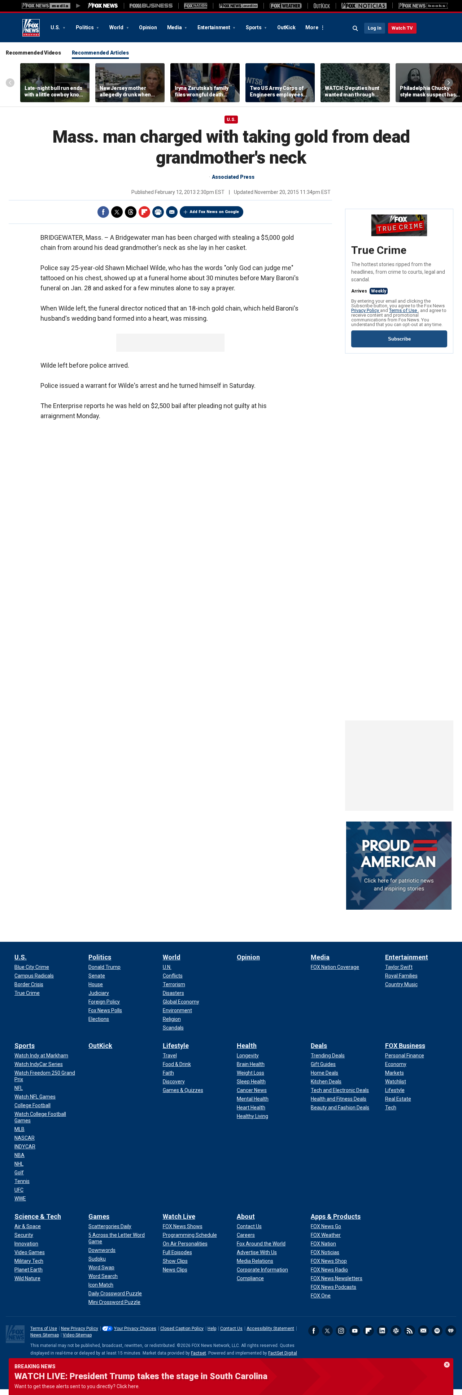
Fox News (31, 27)
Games (98, 1216)
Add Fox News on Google (214, 211)
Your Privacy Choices (135, 1328)
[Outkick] (321, 5)
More (311, 27)
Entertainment (214, 27)
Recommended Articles (100, 53)
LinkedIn (382, 1330)
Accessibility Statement (270, 1328)
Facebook (103, 212)
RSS (409, 1330)
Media (175, 27)
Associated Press (233, 177)
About (246, 1216)
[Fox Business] (151, 6)
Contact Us (231, 1328)
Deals (319, 1045)
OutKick (286, 27)
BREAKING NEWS (35, 1366)
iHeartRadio (450, 1330)
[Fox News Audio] (238, 6)
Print (158, 212)
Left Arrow (10, 82)
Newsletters (423, 1330)
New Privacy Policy (79, 1328)
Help (212, 1328)
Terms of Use (403, 310)
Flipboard (144, 212)
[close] (447, 1365)
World (117, 27)
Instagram (341, 1330)
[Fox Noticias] (364, 6)
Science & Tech (37, 1216)
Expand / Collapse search (355, 28)
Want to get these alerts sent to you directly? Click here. (77, 1386)
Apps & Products (336, 1216)
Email (172, 212)
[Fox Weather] (285, 6)
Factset (198, 1353)
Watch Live (179, 1216)
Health (247, 1045)
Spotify (437, 1330)
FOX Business (405, 1045)
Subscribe (399, 339)
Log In (375, 28)
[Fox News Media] (103, 6)
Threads (130, 212)
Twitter (117, 212)
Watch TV (402, 28)
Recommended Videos (33, 53)
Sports (254, 27)
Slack (396, 1330)
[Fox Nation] (195, 6)
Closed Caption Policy (182, 1328)
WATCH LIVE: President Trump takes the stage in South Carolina (140, 1376)
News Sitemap (44, 1335)
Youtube (354, 1330)
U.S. (56, 27)
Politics (85, 27)
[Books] (423, 6)
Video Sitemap (77, 1335)
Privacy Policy (365, 310)
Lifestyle (176, 1045)
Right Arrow (448, 82)
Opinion (148, 27)
